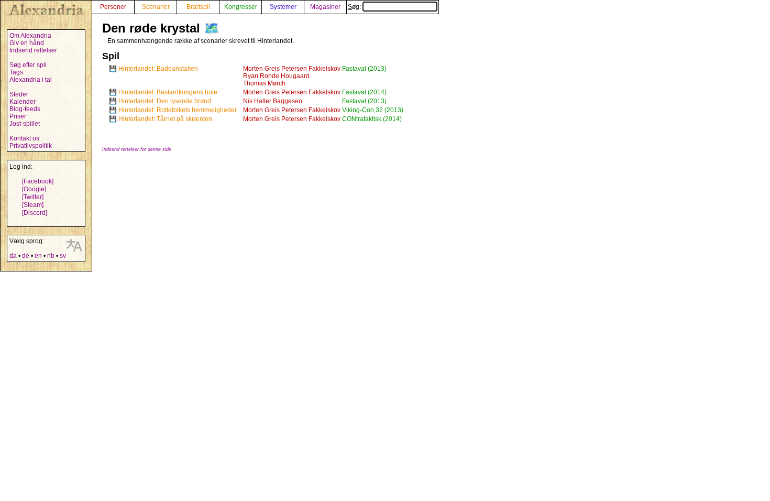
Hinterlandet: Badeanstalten (158, 68)
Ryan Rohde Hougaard (276, 76)
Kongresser (240, 6)
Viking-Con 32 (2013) (372, 110)
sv (63, 255)
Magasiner (325, 6)
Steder (18, 94)
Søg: (355, 6)
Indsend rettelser (33, 50)
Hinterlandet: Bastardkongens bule (167, 92)
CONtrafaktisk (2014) (372, 119)
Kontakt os (24, 138)
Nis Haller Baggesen (272, 101)
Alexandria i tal (30, 79)
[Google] (34, 189)
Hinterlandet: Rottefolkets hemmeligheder (177, 110)
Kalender (22, 101)
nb (50, 255)
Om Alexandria (30, 35)
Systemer (283, 6)
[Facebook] (37, 181)
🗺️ (211, 28)
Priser (17, 116)
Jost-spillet (24, 123)
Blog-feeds (24, 109)
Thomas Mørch (264, 83)
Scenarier (156, 6)
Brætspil (198, 6)
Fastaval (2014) (364, 92)
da (13, 255)
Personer (113, 6)
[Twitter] (32, 197)
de (25, 255)
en (38, 255)
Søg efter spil (28, 65)
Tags (16, 72)
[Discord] (34, 212)
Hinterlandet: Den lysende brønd (164, 101)
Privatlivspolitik (30, 145)
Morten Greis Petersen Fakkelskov (291, 68)
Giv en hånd (26, 43)
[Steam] (32, 205)
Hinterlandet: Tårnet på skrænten (165, 119)
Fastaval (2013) (364, 68)
